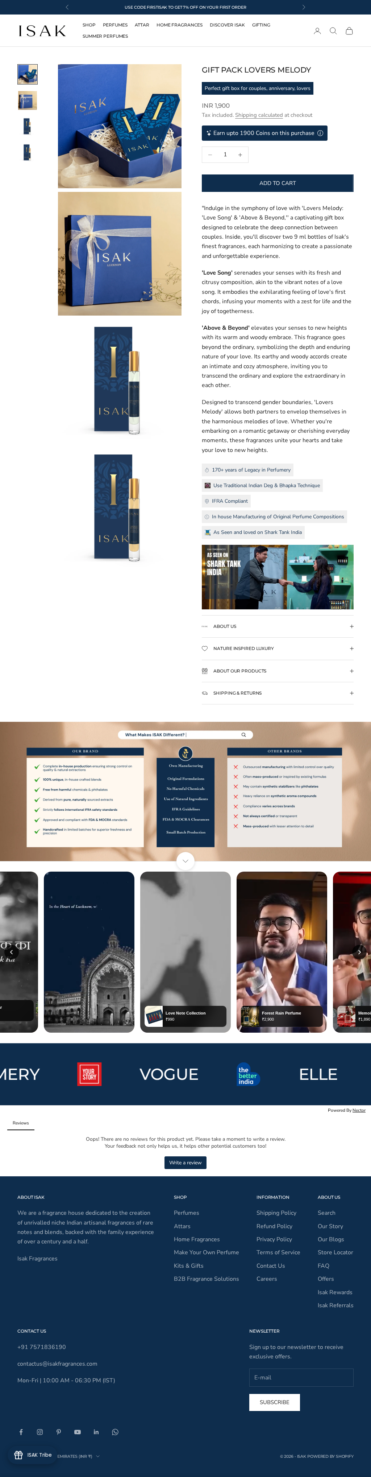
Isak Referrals (336, 1305)
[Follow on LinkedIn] (96, 1432)
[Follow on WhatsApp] (115, 1432)
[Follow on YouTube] (77, 1432)
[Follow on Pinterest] (58, 1432)
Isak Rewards (335, 1292)
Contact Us (271, 1266)
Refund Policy (274, 1226)
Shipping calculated (259, 115)
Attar (142, 25)
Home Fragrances (180, 25)
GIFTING (261, 25)
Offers (326, 1279)
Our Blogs (331, 1239)
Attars (182, 1226)
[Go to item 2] (27, 100)
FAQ (323, 1266)
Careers (267, 1279)
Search (326, 1213)
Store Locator (335, 1252)
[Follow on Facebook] (21, 1432)
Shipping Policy (276, 1213)
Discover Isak (227, 25)
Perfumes (115, 25)
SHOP (89, 25)
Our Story (330, 1226)
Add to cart (277, 183)
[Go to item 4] (27, 153)
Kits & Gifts (189, 1266)
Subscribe (274, 1402)
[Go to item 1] (27, 74)
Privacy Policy (274, 1239)
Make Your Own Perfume (206, 1252)
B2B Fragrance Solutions (206, 1279)
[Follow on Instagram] (39, 1432)
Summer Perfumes (105, 36)
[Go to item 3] (27, 126)
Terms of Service (278, 1252)
